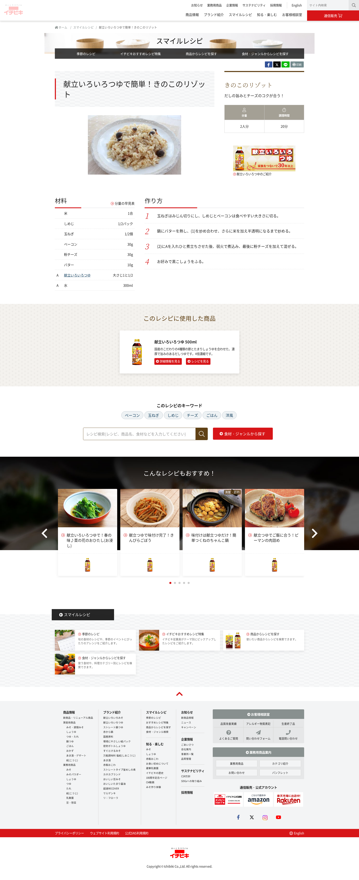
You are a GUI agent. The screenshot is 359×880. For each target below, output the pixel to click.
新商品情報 (187, 717)
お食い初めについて (157, 763)
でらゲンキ (109, 793)
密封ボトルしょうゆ (114, 746)
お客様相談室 (292, 14)
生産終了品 (288, 724)
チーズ (192, 415)
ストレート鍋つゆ (113, 727)
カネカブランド (112, 774)
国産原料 (108, 736)
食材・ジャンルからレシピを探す (265, 53)
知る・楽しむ (267, 14)
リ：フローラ (110, 797)
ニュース (186, 722)
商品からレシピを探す (201, 53)
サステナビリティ (254, 5)
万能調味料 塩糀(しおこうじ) (119, 755)
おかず (70, 750)
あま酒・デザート (76, 755)
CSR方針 (186, 776)
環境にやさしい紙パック (117, 741)
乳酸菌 (70, 797)
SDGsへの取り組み (191, 781)
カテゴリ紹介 (280, 763)
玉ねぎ (153, 415)
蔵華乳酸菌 (152, 768)
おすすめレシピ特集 (157, 722)
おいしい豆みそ (112, 779)
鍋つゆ (70, 741)
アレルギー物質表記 (258, 724)
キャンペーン (188, 727)
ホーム (62, 27)
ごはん (212, 415)
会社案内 (186, 749)
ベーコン (132, 415)
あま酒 (107, 760)
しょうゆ (71, 731)
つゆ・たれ (72, 736)
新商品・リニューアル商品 (78, 717)
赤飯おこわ (109, 764)
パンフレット (280, 773)
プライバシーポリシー (69, 833)
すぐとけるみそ (112, 750)
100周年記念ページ (156, 777)
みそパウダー (73, 774)
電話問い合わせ (288, 738)
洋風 (229, 415)
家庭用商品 (69, 722)
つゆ (68, 783)
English (297, 5)
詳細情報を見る (170, 361)
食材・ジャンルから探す (244, 433)
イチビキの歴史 (155, 773)
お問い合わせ (237, 773)
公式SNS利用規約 (136, 833)
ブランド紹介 (214, 14)
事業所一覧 (187, 754)
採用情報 (276, 5)
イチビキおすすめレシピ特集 (140, 53)
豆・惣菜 (71, 802)
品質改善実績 (228, 724)
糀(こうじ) (72, 760)
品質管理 (186, 758)
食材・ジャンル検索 (157, 731)
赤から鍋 (108, 731)
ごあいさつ (187, 744)
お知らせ (197, 5)
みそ (68, 769)
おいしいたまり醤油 (114, 783)
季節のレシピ (86, 53)
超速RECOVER (111, 788)
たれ (68, 788)
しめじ (173, 415)
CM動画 (150, 782)
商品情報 (192, 14)
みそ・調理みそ (75, 727)
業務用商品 (214, 5)
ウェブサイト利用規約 (104, 833)
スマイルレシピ (240, 14)
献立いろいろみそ (113, 717)
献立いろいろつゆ (77, 275)
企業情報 (232, 5)
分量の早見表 (125, 203)
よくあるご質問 (228, 738)
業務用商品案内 (260, 752)
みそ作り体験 (153, 787)
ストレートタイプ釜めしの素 (119, 769)
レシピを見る (200, 361)
